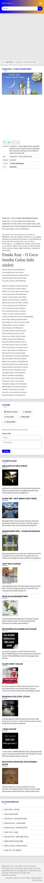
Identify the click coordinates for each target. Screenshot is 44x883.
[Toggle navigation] (40, 3)
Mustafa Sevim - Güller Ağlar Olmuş (16, 837)
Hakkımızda (18, 878)
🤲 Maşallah (27, 412)
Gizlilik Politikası (36, 878)
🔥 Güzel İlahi (9, 417)
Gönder (6, 451)
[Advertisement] (22, 38)
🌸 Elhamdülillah (9, 422)
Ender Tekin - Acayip (11, 832)
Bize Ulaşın (26, 878)
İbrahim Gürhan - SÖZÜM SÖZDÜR (15, 828)
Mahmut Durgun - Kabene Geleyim (15, 846)
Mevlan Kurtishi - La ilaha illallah (15, 823)
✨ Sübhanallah (24, 417)
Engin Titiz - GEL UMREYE (12, 850)
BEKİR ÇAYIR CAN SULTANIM (13, 841)
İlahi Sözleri (9, 62)
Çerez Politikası (37, 880)
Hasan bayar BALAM (11, 814)
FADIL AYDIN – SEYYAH (11, 809)
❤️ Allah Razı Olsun (11, 412)
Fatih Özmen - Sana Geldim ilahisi (15, 818)
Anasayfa (9, 878)
